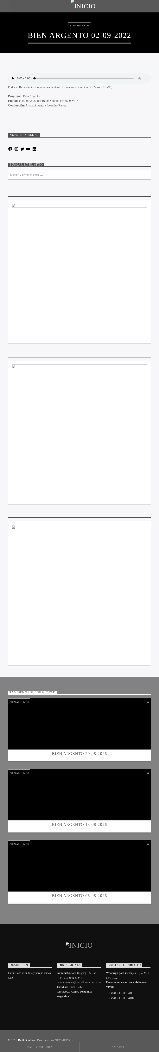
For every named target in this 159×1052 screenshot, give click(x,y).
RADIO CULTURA (40, 1047)
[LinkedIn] (34, 150)
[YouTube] (28, 150)
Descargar (68, 87)
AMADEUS (119, 1047)
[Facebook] (10, 150)
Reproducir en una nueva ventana (39, 87)
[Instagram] (16, 150)
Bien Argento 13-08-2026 (79, 824)
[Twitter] (22, 150)
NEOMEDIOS (64, 1040)
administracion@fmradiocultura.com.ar (79, 982)
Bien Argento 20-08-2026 (79, 753)
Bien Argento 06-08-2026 (79, 895)
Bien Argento (79, 25)
